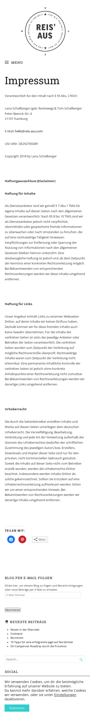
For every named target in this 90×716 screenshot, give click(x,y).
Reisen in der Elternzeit (25, 629)
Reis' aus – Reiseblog (45, 17)
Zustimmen (16, 708)
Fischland (16, 633)
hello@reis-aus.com (29, 131)
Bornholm (17, 637)
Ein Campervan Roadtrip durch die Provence (38, 646)
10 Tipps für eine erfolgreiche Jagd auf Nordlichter (42, 642)
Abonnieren (12, 610)
